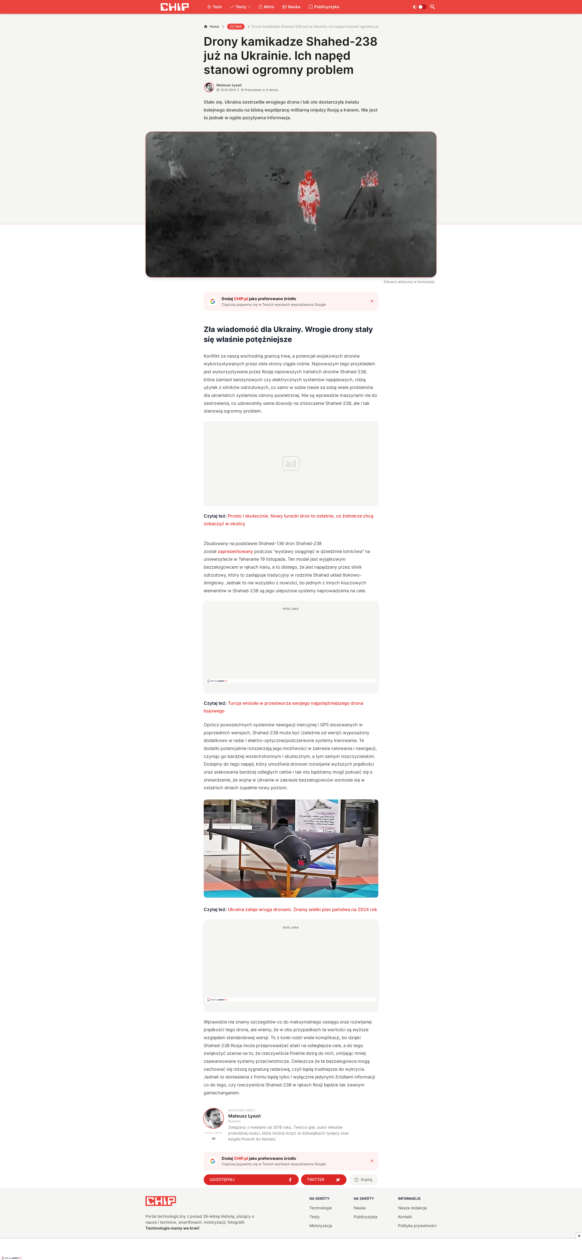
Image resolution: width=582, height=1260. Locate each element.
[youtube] (214, 1138)
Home (214, 26)
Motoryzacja (320, 1225)
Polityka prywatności (417, 1225)
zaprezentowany (235, 551)
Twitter (315, 1179)
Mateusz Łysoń (229, 85)
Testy (241, 6)
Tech (217, 6)
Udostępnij (222, 1179)
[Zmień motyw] (420, 6)
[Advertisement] (291, 645)
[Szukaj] (432, 7)
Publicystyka (326, 6)
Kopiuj (366, 1179)
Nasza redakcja (412, 1207)
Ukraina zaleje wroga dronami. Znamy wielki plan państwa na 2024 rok (302, 909)
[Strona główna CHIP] (174, 7)
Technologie (320, 1207)
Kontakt (405, 1216)
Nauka (294, 6)
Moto (269, 6)
